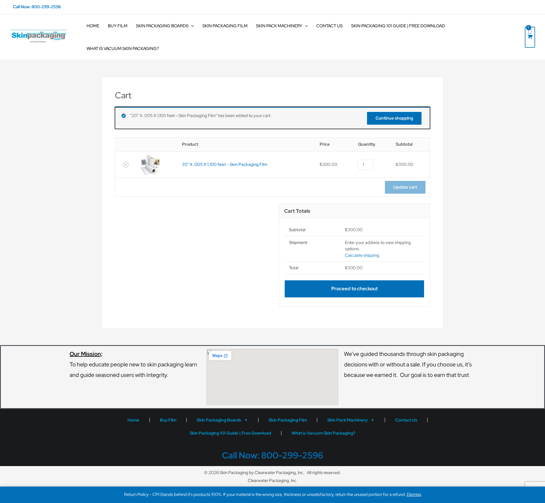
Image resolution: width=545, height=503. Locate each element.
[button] (126, 165)
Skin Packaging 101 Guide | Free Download (398, 26)
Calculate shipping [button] (362, 255)
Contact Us (329, 26)
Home (93, 26)
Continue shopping (394, 118)
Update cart (405, 187)
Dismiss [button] (414, 494)
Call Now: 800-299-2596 (37, 7)
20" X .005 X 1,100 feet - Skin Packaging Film (224, 164)
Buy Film (117, 26)
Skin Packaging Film (225, 26)
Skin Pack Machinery (279, 26)
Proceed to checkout (354, 288)
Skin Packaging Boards (162, 26)
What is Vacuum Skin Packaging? (123, 48)
